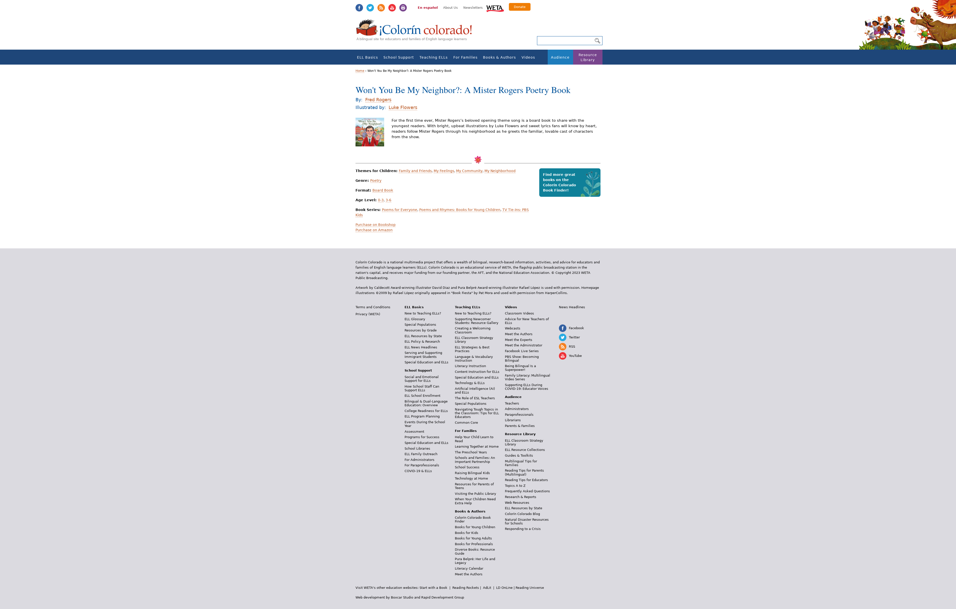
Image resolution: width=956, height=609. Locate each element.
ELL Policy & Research (422, 341)
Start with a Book (433, 588)
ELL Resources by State (423, 336)
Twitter (370, 7)
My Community (469, 171)
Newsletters (473, 7)
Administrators (517, 409)
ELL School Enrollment (422, 396)
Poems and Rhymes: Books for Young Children (459, 210)
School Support (398, 57)
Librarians (513, 420)
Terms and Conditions (373, 307)
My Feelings (444, 171)
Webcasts (512, 328)
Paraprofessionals (519, 414)
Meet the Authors (468, 574)
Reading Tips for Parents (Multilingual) (524, 472)
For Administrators (419, 460)
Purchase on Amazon (374, 230)
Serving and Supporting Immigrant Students (423, 354)
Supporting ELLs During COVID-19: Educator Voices (526, 387)
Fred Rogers (378, 99)
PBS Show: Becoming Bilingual (522, 358)
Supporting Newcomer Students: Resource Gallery (476, 321)
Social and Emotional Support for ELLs (422, 379)
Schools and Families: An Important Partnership (475, 459)
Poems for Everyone (399, 210)
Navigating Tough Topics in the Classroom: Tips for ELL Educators (477, 413)
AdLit (487, 588)
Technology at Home (471, 478)
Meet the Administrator (523, 345)
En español (428, 7)
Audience (560, 57)
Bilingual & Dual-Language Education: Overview (426, 403)
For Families (465, 57)
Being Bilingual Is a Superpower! (520, 368)
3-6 (388, 200)
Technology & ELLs (470, 383)
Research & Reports (520, 497)
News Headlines (572, 307)
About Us (450, 7)
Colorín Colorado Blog (522, 514)
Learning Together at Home (477, 446)
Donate (520, 7)
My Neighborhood (500, 171)
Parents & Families (520, 426)
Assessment (414, 431)
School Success (467, 467)
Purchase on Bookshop (376, 225)
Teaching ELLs (433, 57)
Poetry (375, 181)
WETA (495, 8)
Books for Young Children (475, 527)
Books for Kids (466, 533)
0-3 (381, 200)
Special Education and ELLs (426, 362)
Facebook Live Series (522, 351)
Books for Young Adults (473, 538)
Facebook (359, 7)
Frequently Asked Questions (527, 491)
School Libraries (417, 448)
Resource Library (588, 57)
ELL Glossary (415, 319)
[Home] (417, 32)
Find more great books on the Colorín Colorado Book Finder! (559, 182)
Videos (528, 57)
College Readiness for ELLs (426, 411)
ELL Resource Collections (525, 450)
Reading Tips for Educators (526, 480)
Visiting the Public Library (475, 494)
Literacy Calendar (469, 568)
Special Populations (420, 324)
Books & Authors (499, 57)
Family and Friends (415, 171)
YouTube (392, 7)
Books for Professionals (474, 544)
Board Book (382, 190)
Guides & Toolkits (519, 455)
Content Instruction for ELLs (477, 372)
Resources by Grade (421, 330)
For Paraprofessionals (422, 465)
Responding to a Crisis (523, 529)
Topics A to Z (515, 486)
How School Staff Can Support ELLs (422, 388)
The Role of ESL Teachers (475, 398)
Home (360, 71)
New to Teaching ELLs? (423, 313)
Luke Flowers (403, 107)
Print (403, 7)
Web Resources (517, 503)
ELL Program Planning (422, 416)
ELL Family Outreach (421, 454)
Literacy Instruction (470, 366)
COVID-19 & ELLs (418, 471)
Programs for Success (422, 437)
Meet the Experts (518, 340)
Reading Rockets (465, 588)
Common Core (466, 422)
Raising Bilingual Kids (472, 473)
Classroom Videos (519, 313)
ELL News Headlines (421, 347)
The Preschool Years (471, 452)
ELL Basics (367, 57)
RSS (381, 7)
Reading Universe (530, 588)
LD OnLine (504, 588)
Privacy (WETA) (368, 314)
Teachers (512, 403)
